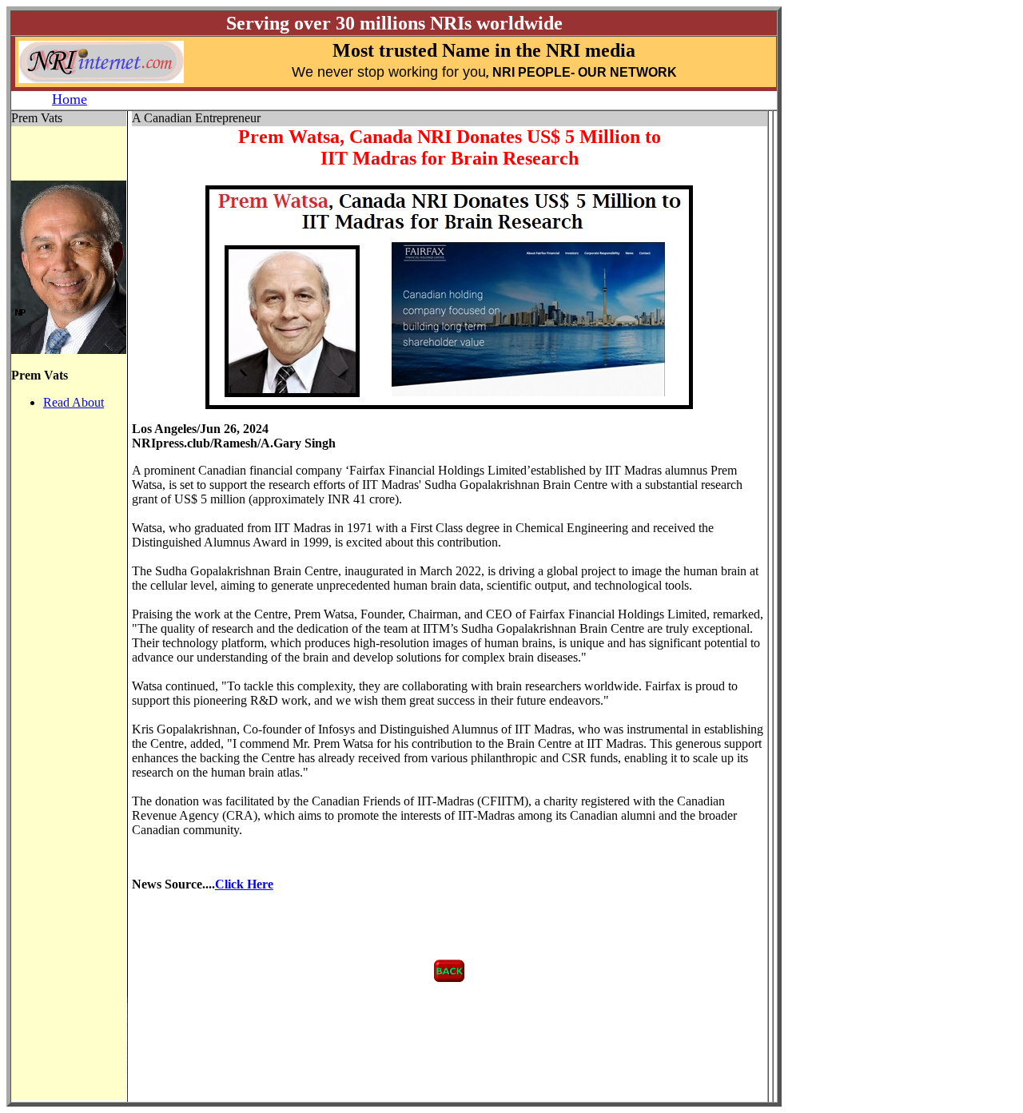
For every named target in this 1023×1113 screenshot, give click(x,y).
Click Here (244, 884)
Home (69, 99)
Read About (73, 402)
